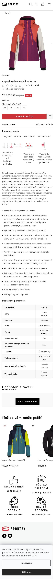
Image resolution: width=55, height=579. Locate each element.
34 (5, 108)
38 (17, 108)
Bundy (44, 307)
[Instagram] (10, 536)
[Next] (52, 445)
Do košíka (24, 116)
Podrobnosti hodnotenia (13, 89)
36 (11, 108)
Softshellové (44, 325)
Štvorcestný (44, 351)
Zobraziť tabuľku (44, 366)
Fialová (44, 333)
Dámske (44, 320)
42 (24, 108)
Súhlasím (26, 572)
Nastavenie (26, 563)
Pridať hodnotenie (27, 401)
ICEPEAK (6, 75)
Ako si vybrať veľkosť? (12, 104)
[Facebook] (4, 536)
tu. (36, 555)
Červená (44, 330)
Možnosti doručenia (44, 124)
